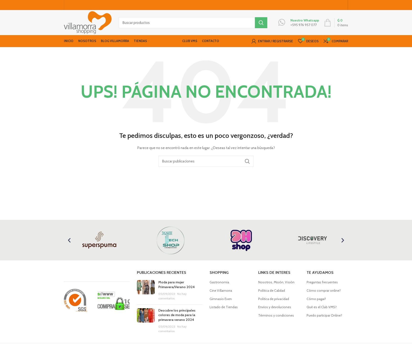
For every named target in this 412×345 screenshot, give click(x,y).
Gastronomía (219, 282)
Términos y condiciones (276, 315)
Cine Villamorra (221, 290)
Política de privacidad (273, 299)
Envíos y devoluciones (274, 307)
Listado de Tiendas (224, 307)
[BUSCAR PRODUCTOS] (261, 22)
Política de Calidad (271, 290)
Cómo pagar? (316, 299)
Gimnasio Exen (221, 299)
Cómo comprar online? (324, 290)
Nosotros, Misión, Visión (276, 282)
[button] (69, 240)
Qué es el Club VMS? (322, 307)
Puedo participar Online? (324, 315)
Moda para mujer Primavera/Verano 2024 (176, 284)
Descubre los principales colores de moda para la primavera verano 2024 (177, 315)
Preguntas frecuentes (322, 282)
